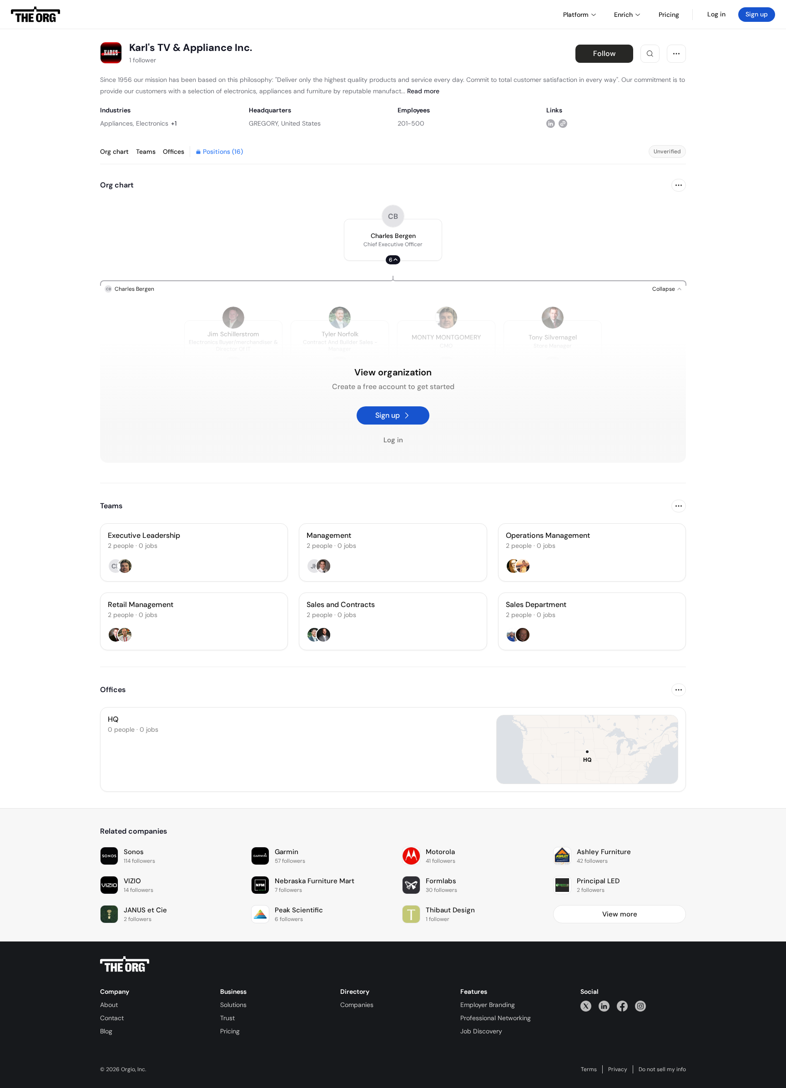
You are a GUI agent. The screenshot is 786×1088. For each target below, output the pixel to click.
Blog (106, 1031)
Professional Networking (495, 1018)
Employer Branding (487, 1005)
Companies (356, 1005)
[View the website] (563, 123)
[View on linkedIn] (550, 123)
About (109, 1005)
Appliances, (117, 123)
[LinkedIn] (604, 1006)
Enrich (623, 14)
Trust (227, 1018)
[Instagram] (640, 1006)
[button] (393, 240)
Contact (112, 1018)
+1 (173, 123)
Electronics (152, 123)
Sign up (757, 14)
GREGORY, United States (285, 123)
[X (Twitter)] (585, 1006)
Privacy (617, 1069)
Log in (716, 14)
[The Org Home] (35, 14)
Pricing (230, 1031)
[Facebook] (622, 1006)
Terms (589, 1069)
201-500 (411, 123)
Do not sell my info (662, 1069)
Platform (576, 14)
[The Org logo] (124, 964)
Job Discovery (481, 1031)
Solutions (233, 1005)
